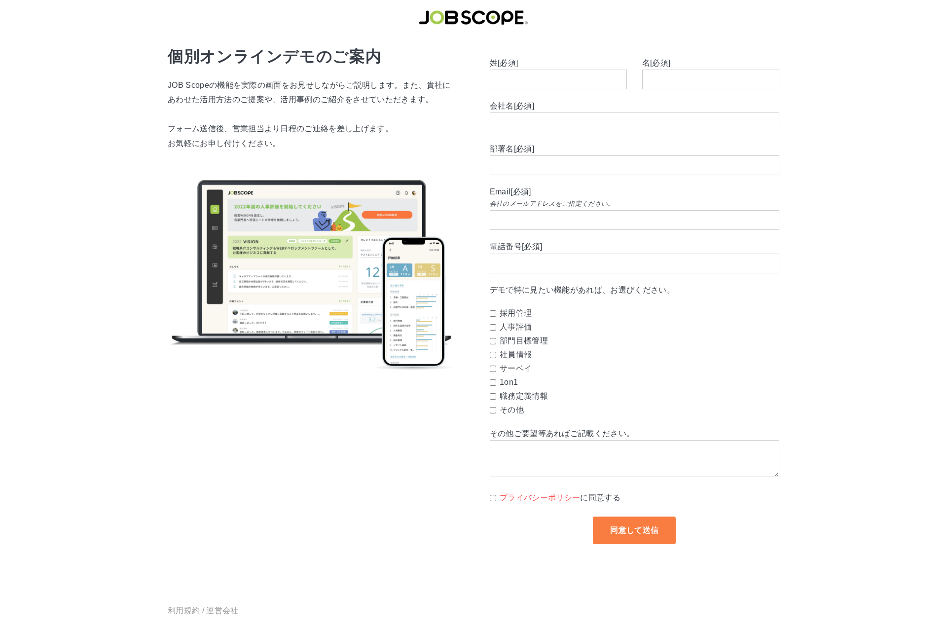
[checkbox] (634, 361)
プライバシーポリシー (540, 497)
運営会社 (222, 610)
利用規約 (184, 610)
